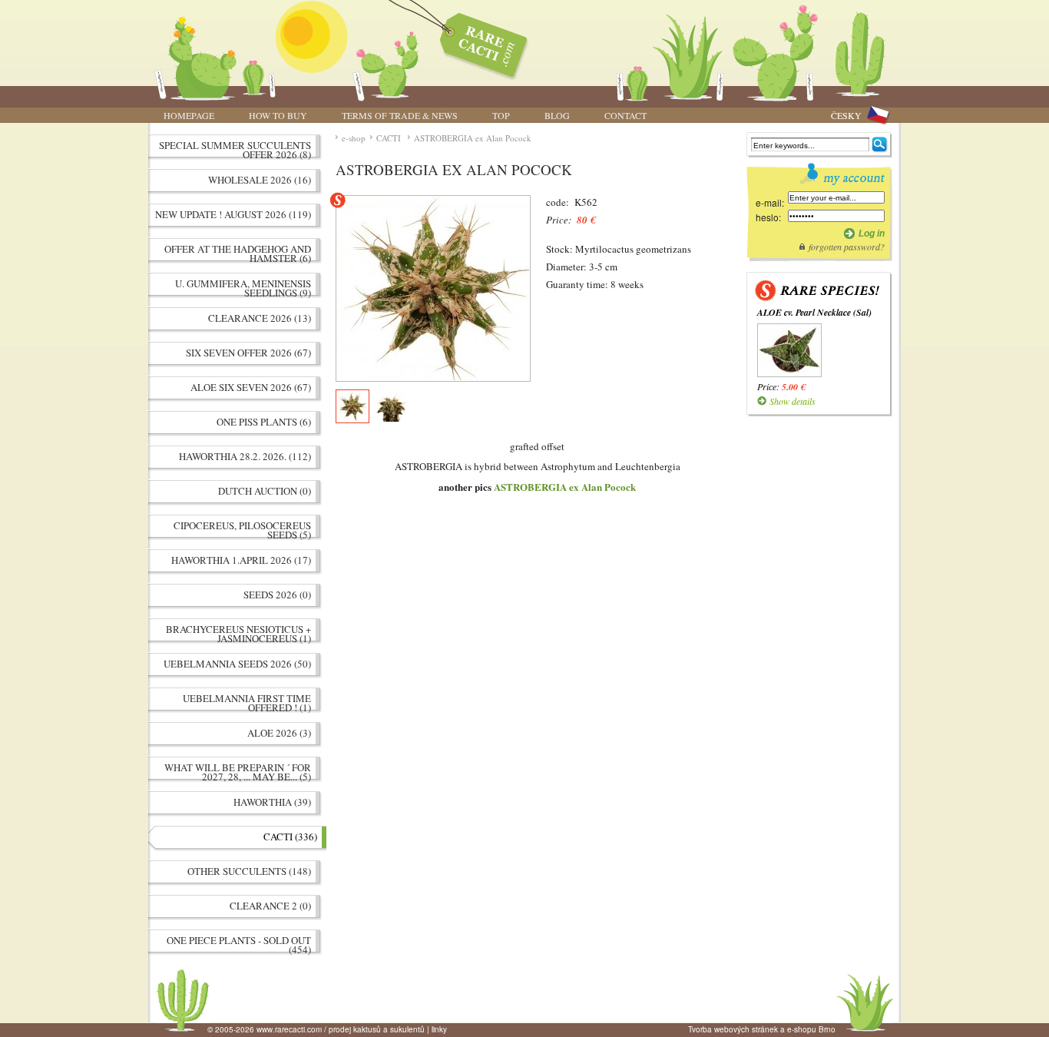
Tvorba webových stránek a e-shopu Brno (762, 1029)
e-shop (354, 138)
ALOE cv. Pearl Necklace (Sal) (814, 312)
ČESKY (846, 115)
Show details (792, 401)
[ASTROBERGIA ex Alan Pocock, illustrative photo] (433, 288)
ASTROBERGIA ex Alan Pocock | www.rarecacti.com (475, 42)
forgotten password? (847, 246)
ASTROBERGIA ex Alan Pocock (472, 138)
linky (439, 1029)
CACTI (389, 138)
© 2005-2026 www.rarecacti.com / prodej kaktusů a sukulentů (316, 1029)
